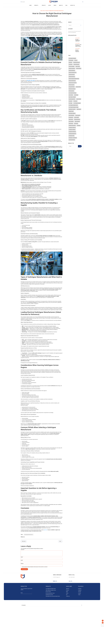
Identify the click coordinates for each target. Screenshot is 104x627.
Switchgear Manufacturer (28, 534)
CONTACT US (72, 5)
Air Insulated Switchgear (72, 58)
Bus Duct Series (48, 591)
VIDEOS (55, 5)
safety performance (77, 119)
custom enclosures (76, 64)
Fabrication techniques (72, 88)
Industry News (78, 31)
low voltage (70, 103)
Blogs (67, 591)
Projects (67, 590)
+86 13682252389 (72, 577)
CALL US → (71, 581)
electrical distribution (72, 70)
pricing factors (71, 117)
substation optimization (72, 125)
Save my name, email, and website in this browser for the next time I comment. (34, 566)
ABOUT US (61, 5)
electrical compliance (72, 68)
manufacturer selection (72, 109)
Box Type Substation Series (50, 593)
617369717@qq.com (56, 577)
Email (22, 560)
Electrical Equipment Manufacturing (74, 78)
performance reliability (72, 113)
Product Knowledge (72, 32)
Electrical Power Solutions (72, 82)
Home (41, 10)
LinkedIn (79, 593)
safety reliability (71, 121)
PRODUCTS (36, 5)
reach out (45, 529)
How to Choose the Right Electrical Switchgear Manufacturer (53, 10)
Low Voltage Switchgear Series (51, 588)
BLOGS (49, 5)
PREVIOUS (24, 541)
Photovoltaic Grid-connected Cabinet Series (53, 596)
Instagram (79, 590)
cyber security (78, 66)
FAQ (66, 594)
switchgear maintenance (72, 131)
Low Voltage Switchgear (77, 103)
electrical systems (71, 84)
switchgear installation (72, 129)
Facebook (79, 588)
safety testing (71, 123)
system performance (72, 139)
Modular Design (71, 111)
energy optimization (72, 86)
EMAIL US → (55, 581)
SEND (80, 146)
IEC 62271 (29, 80)
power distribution (71, 115)
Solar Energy (76, 123)
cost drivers (70, 64)
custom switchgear (71, 66)
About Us (67, 588)
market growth (79, 109)
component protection (76, 62)
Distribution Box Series (49, 594)
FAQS (66, 5)
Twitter (79, 594)
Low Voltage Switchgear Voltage (73, 107)
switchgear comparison (72, 127)
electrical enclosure (71, 74)
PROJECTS (44, 5)
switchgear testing (71, 135)
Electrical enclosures (72, 76)
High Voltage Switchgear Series (51, 590)
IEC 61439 (33, 80)
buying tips (70, 62)
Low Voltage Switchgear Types (73, 105)
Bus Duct (76, 60)
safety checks (71, 119)
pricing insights (76, 117)
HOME (30, 5)
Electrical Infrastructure (72, 80)
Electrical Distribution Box (72, 72)
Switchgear (78, 125)
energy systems (78, 86)
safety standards (77, 121)
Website (22, 563)
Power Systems (77, 115)
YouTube (79, 591)
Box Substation (71, 60)
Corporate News (71, 31)
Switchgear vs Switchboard (73, 137)
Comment (22, 549)
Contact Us (68, 596)
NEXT (60, 541)
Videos (67, 593)
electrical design (78, 68)
